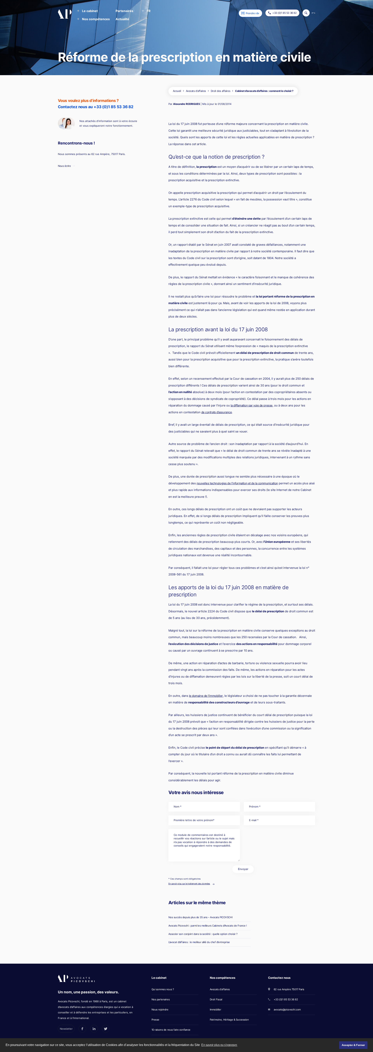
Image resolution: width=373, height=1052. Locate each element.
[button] (87, 11)
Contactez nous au (95, 106)
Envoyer (243, 869)
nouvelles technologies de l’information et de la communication (237, 483)
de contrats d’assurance (216, 412)
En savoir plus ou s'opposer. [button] (219, 1045)
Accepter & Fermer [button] (353, 1045)
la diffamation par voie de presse (252, 405)
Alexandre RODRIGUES (186, 103)
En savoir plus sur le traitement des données (189, 883)
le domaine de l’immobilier (206, 696)
